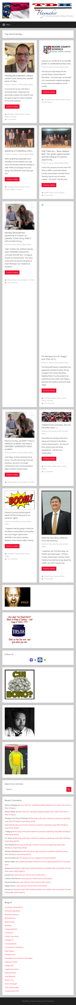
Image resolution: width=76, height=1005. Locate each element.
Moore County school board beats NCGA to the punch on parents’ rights (17, 515)
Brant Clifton (29, 84)
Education (11, 114)
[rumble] (45, 660)
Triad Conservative (12, 987)
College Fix (9, 940)
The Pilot (13, 117)
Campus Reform (11, 929)
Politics (7, 117)
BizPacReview (10, 918)
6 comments (48, 579)
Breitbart (8, 925)
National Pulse (10, 973)
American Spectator (12, 911)
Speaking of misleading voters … (19, 151)
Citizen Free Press (12, 936)
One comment (13, 283)
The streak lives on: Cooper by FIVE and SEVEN (37, 858)
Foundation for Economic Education (18, 958)
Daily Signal (9, 951)
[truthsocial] (31, 660)
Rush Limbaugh (11, 984)
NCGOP (44, 102)
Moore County (25, 114)
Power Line (9, 980)
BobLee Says (10, 922)
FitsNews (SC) (10, 955)
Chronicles (9, 933)
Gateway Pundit (11, 962)
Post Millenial (10, 976)
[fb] (40, 660)
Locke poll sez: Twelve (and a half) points (29, 875)
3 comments (12, 119)
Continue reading (12, 106)
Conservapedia (10, 944)
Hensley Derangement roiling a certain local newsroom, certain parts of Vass (19, 78)
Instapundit (9, 966)
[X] (35, 660)
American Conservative (14, 907)
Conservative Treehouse (14, 947)
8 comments (48, 195)
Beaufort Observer (12, 915)
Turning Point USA (12, 991)
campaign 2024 (49, 100)
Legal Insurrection (12, 969)
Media (17, 114)
